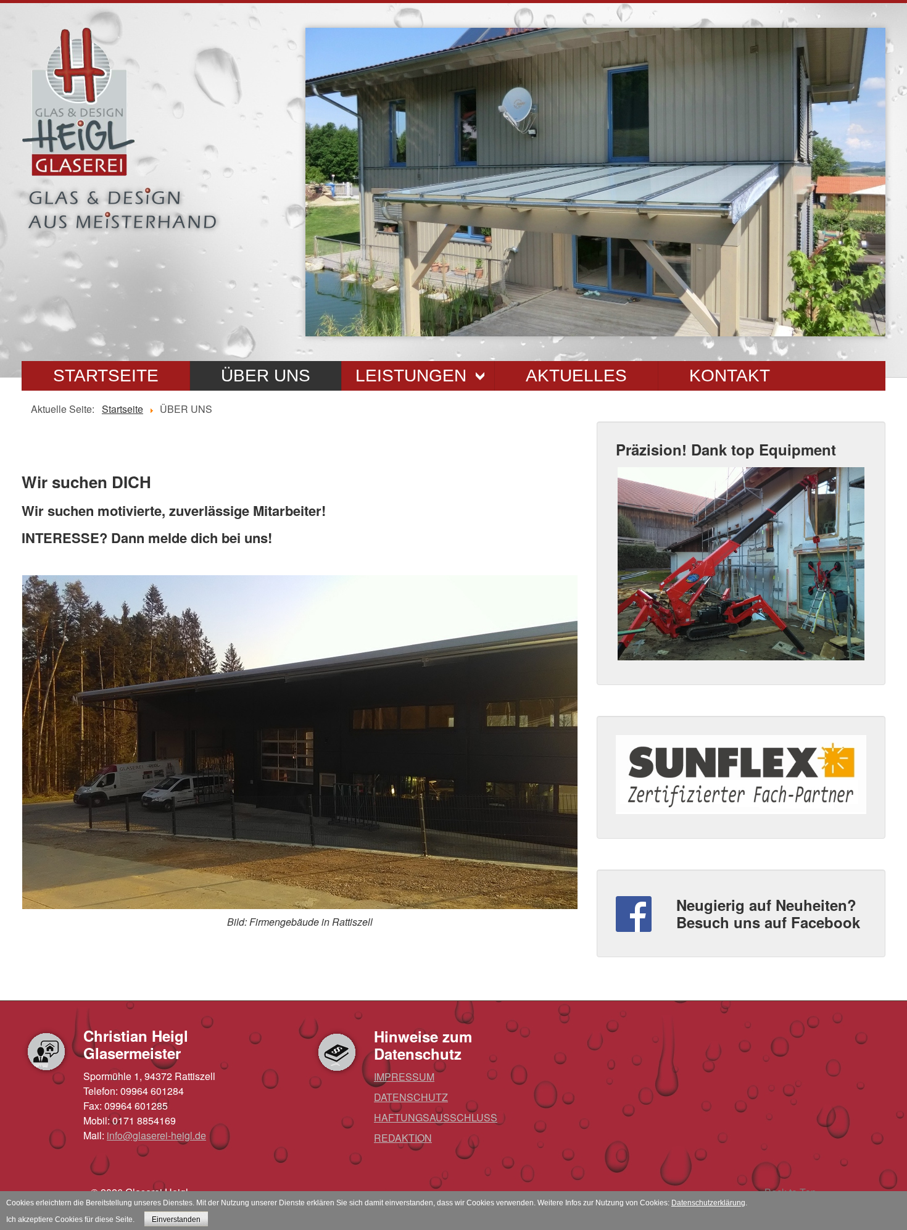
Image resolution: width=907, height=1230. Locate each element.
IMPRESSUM (404, 1077)
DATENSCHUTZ (411, 1097)
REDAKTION (403, 1138)
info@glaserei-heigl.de (156, 1135)
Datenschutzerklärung (708, 1203)
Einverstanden (176, 1219)
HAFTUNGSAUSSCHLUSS (435, 1117)
